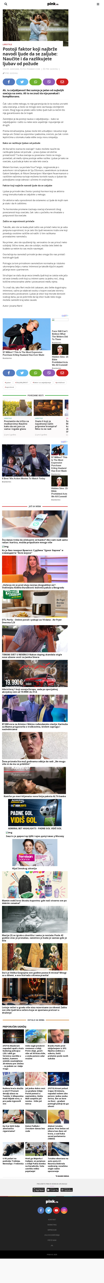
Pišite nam (52, 1240)
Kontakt (52, 1219)
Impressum (52, 1230)
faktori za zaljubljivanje (42, 382)
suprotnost (9, 387)
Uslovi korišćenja (52, 1235)
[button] (6, 412)
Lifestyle (7, 44)
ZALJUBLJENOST (21, 382)
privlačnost (60, 382)
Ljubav (8, 382)
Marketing (52, 1225)
